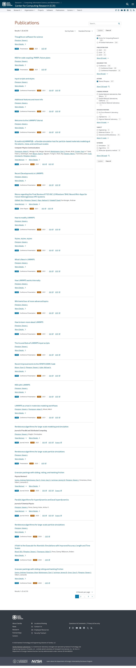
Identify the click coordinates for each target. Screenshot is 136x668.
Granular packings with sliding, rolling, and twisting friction (39, 472)
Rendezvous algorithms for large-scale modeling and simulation (41, 426)
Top (130, 666)
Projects (41, 10)
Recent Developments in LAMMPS (29, 173)
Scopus (57, 442)
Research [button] (17, 10)
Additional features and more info (29, 99)
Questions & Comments (77, 623)
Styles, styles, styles (23, 238)
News (9, 10)
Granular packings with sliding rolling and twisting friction (39, 569)
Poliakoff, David (55, 200)
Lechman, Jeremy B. (58, 480)
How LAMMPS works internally (27, 280)
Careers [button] (70, 10)
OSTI (42, 49)
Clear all (109, 30)
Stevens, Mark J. (69, 154)
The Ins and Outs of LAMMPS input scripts (32, 343)
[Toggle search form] (127, 4)
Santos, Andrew (20, 480)
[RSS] (134, 10)
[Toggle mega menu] (133, 4)
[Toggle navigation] (3, 10)
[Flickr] (125, 10)
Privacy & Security (93, 623)
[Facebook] (116, 10)
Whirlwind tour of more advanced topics (31, 301)
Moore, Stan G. (38, 154)
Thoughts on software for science (29, 37)
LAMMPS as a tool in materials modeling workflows (36, 406)
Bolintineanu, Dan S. (58, 151)
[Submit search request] (119, 23)
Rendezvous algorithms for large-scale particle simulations (40, 451)
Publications (60, 10)
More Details (19, 44)
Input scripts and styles (24, 78)
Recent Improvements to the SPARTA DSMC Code (35, 364)
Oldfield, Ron (19, 200)
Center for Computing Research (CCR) (35, 5)
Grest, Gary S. (46, 480)
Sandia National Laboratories (21, 647)
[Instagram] (119, 10)
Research (18, 3)
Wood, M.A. (19, 552)
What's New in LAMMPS (25, 259)
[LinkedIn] (128, 10)
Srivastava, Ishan (32, 573)
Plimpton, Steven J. (21, 40)
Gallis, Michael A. (45, 367)
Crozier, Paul (79, 151)
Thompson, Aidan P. (22, 151)
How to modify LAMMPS (25, 217)
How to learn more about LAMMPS (29, 322)
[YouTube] (122, 10)
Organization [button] (29, 10)
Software (50, 10)
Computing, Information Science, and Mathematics (42, 3)
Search (79, 10)
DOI (50, 90)
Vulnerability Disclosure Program (82, 661)
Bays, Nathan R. (43, 200)
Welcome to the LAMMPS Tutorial (29, 120)
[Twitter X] (131, 10)
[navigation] (70, 31)
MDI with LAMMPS (22, 385)
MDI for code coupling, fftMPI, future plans (32, 58)
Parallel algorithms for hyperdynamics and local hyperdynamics (42, 500)
